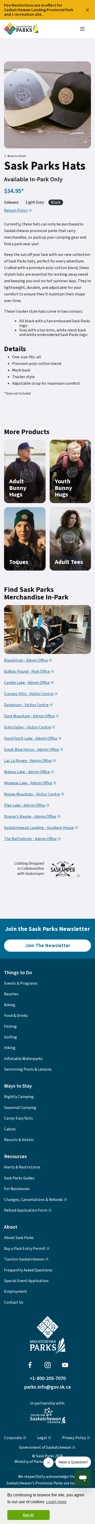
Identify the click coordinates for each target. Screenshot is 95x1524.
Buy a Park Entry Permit (24, 1248)
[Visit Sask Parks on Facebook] (29, 1365)
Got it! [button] (28, 1515)
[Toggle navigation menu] (82, 28)
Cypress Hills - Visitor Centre (28, 694)
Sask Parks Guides (19, 1178)
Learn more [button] (56, 1502)
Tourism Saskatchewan (24, 1259)
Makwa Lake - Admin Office (27, 772)
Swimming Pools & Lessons (28, 1069)
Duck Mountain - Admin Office (29, 716)
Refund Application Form (25, 1210)
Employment (15, 1291)
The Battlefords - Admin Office (30, 839)
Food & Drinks (16, 1015)
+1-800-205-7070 (48, 1378)
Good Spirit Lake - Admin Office (30, 738)
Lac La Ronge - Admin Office (28, 761)
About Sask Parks (19, 1238)
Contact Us (13, 1302)
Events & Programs (20, 983)
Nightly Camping (19, 1097)
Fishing (10, 1026)
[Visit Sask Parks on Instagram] (47, 1365)
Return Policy (16, 210)
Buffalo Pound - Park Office (27, 671)
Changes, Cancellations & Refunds (33, 1199)
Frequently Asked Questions (28, 1270)
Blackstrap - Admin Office (26, 660)
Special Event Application (26, 1281)
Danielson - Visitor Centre (26, 705)
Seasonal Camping (20, 1107)
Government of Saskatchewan (45, 1447)
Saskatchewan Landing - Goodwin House (39, 827)
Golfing (10, 1037)
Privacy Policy (74, 1438)
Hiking (9, 1048)
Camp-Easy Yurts (18, 1118)
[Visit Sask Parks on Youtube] (65, 1365)
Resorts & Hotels (19, 1140)
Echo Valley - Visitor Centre (27, 727)
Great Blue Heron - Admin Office (31, 749)
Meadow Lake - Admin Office (28, 783)
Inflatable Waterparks (23, 1058)
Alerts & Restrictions (22, 1167)
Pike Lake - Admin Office (24, 805)
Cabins (10, 1129)
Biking (9, 1005)
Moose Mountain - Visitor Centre (32, 794)
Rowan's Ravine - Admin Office (30, 816)
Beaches (11, 994)
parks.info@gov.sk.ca (47, 1387)
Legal (42, 1438)
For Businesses (17, 1189)
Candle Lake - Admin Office (27, 682)
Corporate (13, 1438)
